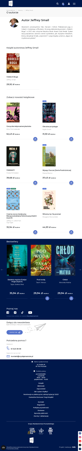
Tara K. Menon (41, 282)
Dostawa (41, 410)
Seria (44, 101)
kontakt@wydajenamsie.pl (22, 356)
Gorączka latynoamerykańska (18, 126)
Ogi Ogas (9, 222)
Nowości (13, 188)
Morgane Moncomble (50, 217)
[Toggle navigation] (57, 3)
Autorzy (20, 10)
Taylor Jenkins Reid (17, 284)
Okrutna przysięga (50, 126)
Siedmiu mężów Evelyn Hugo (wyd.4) (17, 281)
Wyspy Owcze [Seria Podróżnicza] (56, 170)
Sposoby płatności (41, 413)
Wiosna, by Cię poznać (51, 214)
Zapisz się (13, 332)
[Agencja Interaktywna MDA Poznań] (74, 447)
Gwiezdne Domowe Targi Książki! (41, 397)
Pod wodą (41, 280)
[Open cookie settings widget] (3, 447)
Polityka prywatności (41, 408)
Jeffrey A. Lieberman (13, 221)
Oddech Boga (12, 77)
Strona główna (10, 10)
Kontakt (41, 402)
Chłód (65, 280)
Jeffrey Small (11, 80)
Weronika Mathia (65, 282)
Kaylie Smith (46, 129)
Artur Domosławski (13, 129)
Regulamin (41, 405)
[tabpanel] (17, 272)
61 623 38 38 (15, 349)
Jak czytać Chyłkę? (41, 392)
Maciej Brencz (47, 173)
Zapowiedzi (41, 389)
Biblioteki (41, 386)
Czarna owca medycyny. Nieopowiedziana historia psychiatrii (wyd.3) (21, 216)
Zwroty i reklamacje (41, 416)
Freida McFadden (12, 173)
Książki (41, 383)
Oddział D (10, 170)
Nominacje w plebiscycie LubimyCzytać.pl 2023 (41, 394)
